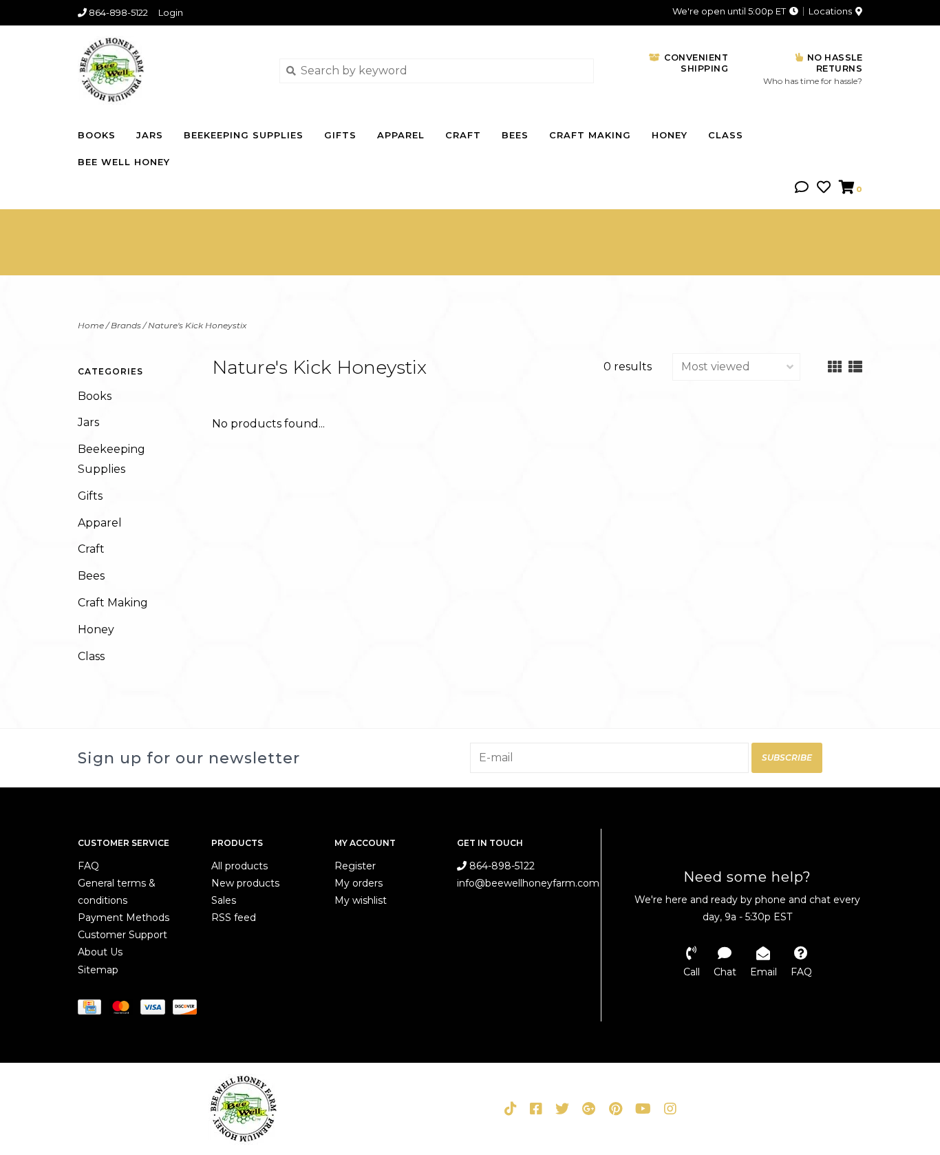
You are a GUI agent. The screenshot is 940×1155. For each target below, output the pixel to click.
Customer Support (122, 935)
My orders (358, 883)
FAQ (88, 866)
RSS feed (233, 917)
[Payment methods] (93, 1010)
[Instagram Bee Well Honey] (670, 1109)
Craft (463, 134)
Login (170, 12)
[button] (802, 188)
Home (91, 325)
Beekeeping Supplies (243, 134)
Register (355, 866)
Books (97, 134)
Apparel (401, 134)
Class (725, 134)
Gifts (340, 134)
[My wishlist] (824, 188)
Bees (515, 134)
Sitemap (98, 970)
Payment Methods (123, 917)
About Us (100, 952)
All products (239, 866)
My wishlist (360, 900)
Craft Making (590, 134)
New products (245, 883)
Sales (223, 900)
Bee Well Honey (124, 161)
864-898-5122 (501, 866)
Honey (669, 134)
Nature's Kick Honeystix (197, 325)
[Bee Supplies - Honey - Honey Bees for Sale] (168, 70)
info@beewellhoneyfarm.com (528, 883)
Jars (149, 134)
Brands (126, 325)
